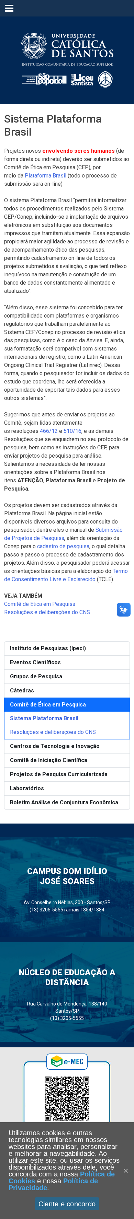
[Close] (125, 1170)
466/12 (49, 431)
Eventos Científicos (35, 662)
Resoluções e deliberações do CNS (53, 732)
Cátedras (22, 690)
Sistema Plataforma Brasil (44, 718)
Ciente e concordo (67, 1204)
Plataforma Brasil (45, 175)
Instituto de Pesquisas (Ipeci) (48, 648)
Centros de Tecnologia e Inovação (55, 746)
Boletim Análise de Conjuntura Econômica (64, 802)
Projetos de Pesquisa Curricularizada (59, 774)
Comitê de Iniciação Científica (48, 760)
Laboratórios (27, 788)
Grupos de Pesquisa (36, 676)
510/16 (72, 431)
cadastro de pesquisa (63, 546)
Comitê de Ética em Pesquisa (48, 704)
